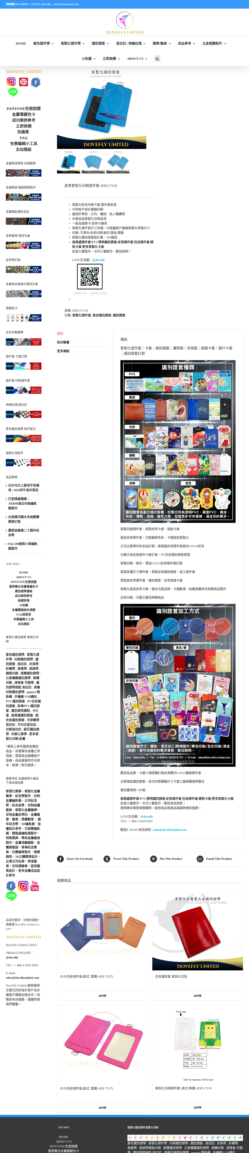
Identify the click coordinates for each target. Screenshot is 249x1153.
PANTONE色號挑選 (24, 108)
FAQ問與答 (23, 614)
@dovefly (98, 260)
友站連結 (24, 149)
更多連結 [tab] (63, 351)
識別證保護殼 (20, 710)
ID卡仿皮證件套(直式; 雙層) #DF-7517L (87, 1088)
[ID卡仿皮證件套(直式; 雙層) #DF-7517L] (102, 1043)
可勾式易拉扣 (27, 724)
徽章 (15, 819)
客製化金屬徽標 (26, 810)
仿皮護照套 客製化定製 (171, 976)
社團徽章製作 (21, 852)
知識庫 (23, 132)
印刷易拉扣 (13, 729)
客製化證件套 (81, 315)
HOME (23, 572)
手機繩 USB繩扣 (26, 696)
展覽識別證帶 (30, 673)
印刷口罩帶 (19, 734)
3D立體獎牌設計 (26, 856)
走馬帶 (34, 664)
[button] (157, 58)
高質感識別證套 (22, 715)
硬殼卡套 (205, 798)
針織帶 (10, 668)
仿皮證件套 (142, 242)
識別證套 (119, 315)
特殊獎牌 (12, 838)
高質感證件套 (81, 242)
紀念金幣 (18, 805)
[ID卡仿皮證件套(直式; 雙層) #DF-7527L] (102, 932)
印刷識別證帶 (23, 659)
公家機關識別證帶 (18, 678)
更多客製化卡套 (93, 246)
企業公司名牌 (15, 861)
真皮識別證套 (102, 315)
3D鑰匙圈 (28, 824)
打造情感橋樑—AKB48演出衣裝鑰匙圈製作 (22, 503)
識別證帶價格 (23, 591)
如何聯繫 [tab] (63, 342)
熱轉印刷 (217, 1147)
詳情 (104, 996)
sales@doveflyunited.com (66, 4)
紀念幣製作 (23, 796)
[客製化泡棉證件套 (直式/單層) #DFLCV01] (197, 1043)
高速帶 (22, 668)
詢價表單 (24, 600)
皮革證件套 (125, 242)
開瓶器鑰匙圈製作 (24, 833)
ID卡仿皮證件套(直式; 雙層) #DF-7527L (87, 976)
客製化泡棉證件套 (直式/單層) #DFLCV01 (183, 1088)
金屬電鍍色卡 (23, 114)
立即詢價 (24, 126)
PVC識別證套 (15, 701)
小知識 (23, 605)
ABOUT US (23, 577)
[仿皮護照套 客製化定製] (197, 932)
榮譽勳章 (27, 819)
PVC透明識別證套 (104, 242)
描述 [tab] (60, 333)
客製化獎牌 (13, 791)
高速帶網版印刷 (150, 1147)
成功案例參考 (23, 120)
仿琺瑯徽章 (20, 866)
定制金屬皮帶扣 (17, 814)
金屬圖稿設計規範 (23, 609)
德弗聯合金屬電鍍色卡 (23, 586)
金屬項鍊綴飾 (24, 842)
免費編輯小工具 (23, 144)
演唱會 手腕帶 (24, 682)
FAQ (24, 138)
